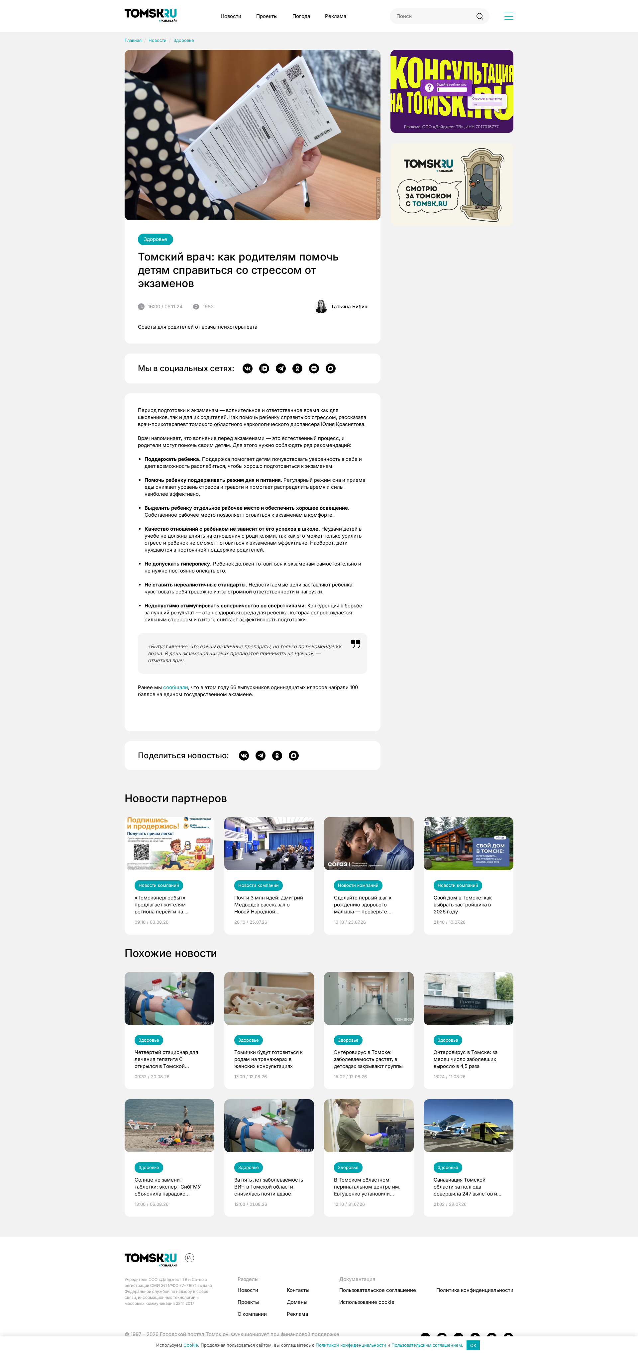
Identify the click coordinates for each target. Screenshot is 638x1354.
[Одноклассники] (297, 368)
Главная (133, 40)
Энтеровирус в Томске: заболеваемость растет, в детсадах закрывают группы (368, 1059)
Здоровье (183, 40)
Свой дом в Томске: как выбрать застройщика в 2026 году (463, 904)
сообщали (175, 687)
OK (473, 1345)
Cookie (190, 1345)
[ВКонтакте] (248, 368)
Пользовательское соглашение (377, 1290)
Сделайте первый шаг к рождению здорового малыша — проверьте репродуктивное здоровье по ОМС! (366, 904)
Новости (231, 16)
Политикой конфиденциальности (351, 1345)
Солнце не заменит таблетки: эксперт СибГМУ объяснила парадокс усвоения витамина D (168, 1187)
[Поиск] (479, 16)
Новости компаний (159, 885)
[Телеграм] (281, 368)
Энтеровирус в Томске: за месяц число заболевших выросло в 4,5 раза (465, 1059)
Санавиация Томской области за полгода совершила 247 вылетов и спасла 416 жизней (465, 1187)
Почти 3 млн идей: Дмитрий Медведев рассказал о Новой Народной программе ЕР (268, 904)
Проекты (266, 16)
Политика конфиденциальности (474, 1290)
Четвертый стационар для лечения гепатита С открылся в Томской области (166, 1059)
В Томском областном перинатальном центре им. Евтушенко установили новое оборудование (367, 1187)
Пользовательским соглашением (426, 1345)
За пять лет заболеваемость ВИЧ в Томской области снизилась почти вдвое (268, 1187)
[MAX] (331, 368)
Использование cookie (366, 1302)
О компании (252, 1314)
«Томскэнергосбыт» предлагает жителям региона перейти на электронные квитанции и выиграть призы (166, 904)
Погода (301, 16)
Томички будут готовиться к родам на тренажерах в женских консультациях (268, 1059)
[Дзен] (314, 368)
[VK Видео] (264, 368)
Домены (297, 1302)
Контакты (298, 1290)
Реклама (335, 16)
